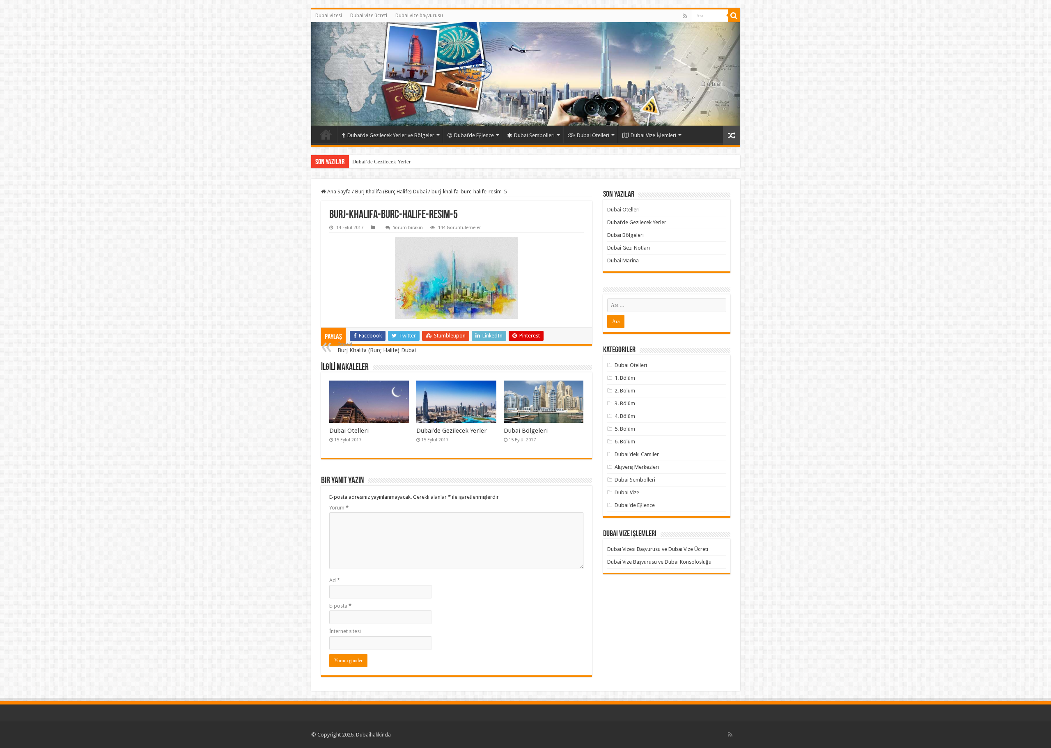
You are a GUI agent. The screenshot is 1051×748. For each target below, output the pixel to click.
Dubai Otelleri (593, 135)
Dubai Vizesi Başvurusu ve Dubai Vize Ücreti (657, 549)
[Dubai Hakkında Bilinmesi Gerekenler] (525, 74)
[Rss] (685, 16)
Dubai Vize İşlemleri (653, 135)
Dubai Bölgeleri (526, 430)
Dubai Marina (623, 260)
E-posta (340, 606)
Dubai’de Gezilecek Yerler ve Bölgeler (390, 135)
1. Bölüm (625, 378)
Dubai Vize (627, 492)
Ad (334, 580)
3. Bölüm (625, 403)
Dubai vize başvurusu (419, 15)
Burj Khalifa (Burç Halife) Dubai (391, 191)
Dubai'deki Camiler (637, 454)
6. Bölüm (625, 441)
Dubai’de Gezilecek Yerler (381, 161)
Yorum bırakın (408, 227)
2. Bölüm (625, 391)
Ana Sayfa (338, 191)
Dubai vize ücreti (368, 15)
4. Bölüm (625, 416)
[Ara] (734, 15)
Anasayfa (326, 134)
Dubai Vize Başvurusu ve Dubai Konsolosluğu (659, 562)
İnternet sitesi (345, 631)
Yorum (339, 508)
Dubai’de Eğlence (474, 135)
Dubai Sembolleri (534, 135)
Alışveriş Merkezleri (637, 467)
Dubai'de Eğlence (635, 505)
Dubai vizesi (328, 15)
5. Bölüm (625, 429)
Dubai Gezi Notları (628, 248)
